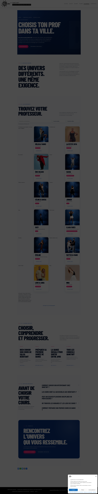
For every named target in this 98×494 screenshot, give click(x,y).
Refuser (82, 489)
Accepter (73, 489)
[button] (95, 476)
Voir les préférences (92, 489)
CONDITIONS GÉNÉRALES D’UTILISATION (76, 492)
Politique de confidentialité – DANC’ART (90, 492)
